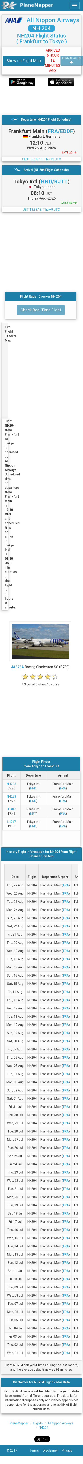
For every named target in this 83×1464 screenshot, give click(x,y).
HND (33, 788)
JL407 (11, 809)
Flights (38, 1423)
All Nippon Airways (52, 20)
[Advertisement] (41, 100)
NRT (33, 813)
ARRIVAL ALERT (72, 58)
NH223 (11, 796)
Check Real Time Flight (41, 310)
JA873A (17, 667)
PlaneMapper (19, 1423)
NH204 (43, 1427)
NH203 (11, 784)
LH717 (11, 822)
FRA (63, 788)
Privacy (69, 1450)
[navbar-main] (74, 5)
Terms (36, 1450)
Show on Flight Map (23, 60)
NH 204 (41, 28)
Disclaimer (52, 1450)
